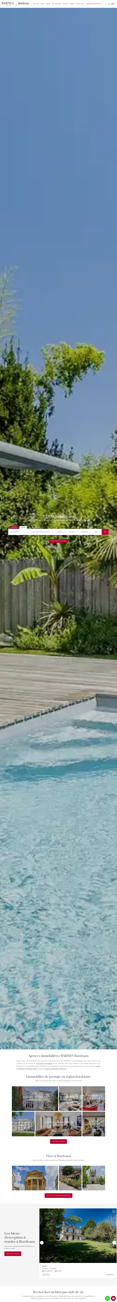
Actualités (80, 3)
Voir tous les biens (58, 1141)
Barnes (72, 3)
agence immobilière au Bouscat (55, 1069)
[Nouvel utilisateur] (109, 4)
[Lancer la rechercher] (105, 532)
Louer (42, 3)
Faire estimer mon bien (58, 541)
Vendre (48, 3)
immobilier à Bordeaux (44, 1063)
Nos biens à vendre (12, 1253)
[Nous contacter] (113, 1298)
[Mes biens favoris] (105, 4)
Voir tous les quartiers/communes (58, 1195)
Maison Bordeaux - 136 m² (106, 1047)
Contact (65, 3)
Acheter (36, 3)
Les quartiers (56, 3)
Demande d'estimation (93, 3)
